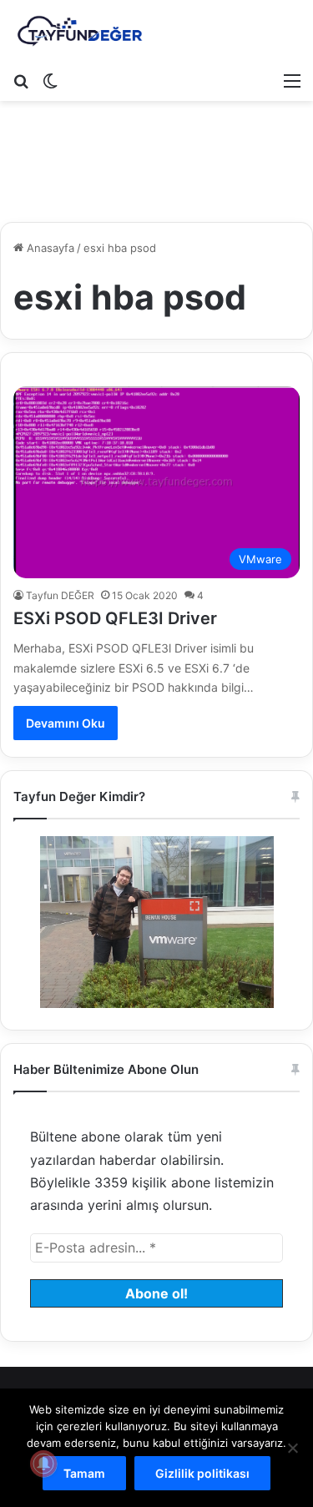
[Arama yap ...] (21, 80)
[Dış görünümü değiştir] (50, 80)
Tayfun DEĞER (60, 595)
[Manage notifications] (43, 1463)
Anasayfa (48, 248)
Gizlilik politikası (202, 1473)
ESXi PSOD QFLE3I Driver (115, 618)
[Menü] (292, 80)
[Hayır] (292, 1447)
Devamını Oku (65, 723)
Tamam (84, 1473)
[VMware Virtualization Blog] (79, 32)
